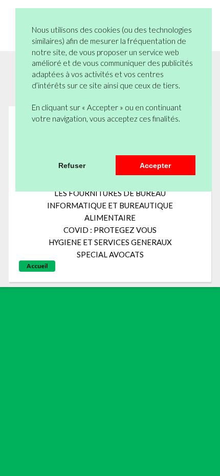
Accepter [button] (155, 165)
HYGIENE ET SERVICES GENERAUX (110, 242)
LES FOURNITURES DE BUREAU (110, 193)
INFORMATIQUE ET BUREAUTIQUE (110, 205)
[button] (33, 142)
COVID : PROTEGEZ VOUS (110, 229)
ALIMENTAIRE (110, 217)
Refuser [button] (71, 165)
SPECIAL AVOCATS (110, 254)
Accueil (37, 266)
